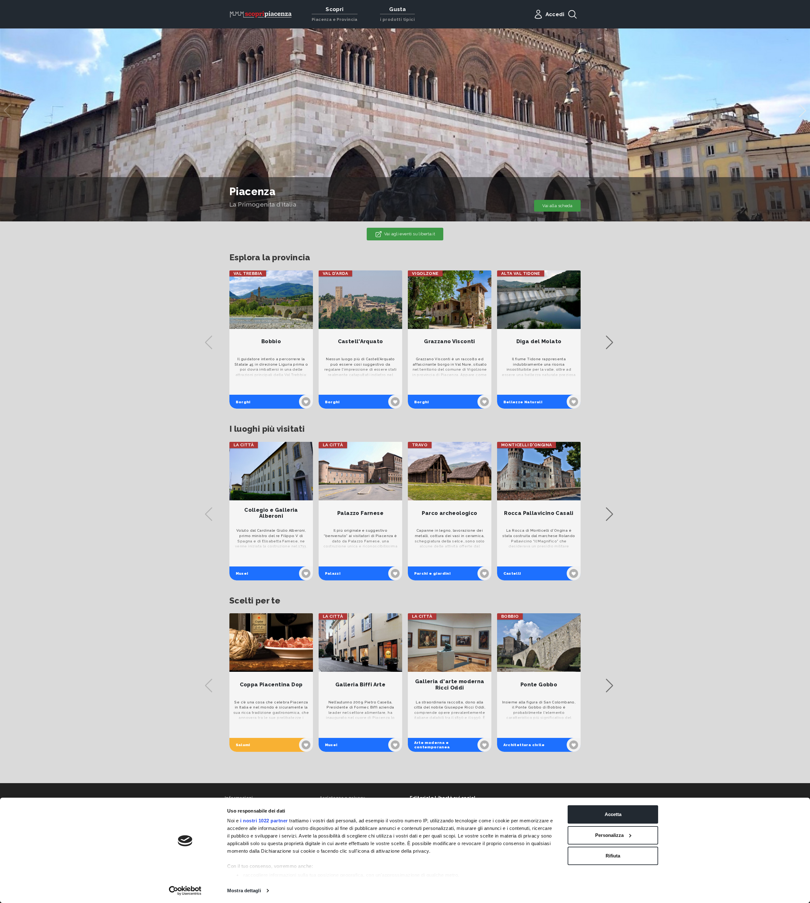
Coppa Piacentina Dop (271, 685)
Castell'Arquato (360, 341)
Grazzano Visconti (449, 341)
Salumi (243, 745)
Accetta (613, 814)
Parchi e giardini (432, 573)
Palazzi (333, 573)
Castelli (512, 573)
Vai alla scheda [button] (557, 205)
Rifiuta (613, 855)
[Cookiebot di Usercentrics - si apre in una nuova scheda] (185, 890)
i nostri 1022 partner (264, 820)
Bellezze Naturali (523, 402)
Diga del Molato (539, 341)
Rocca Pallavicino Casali (538, 513)
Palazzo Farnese (360, 513)
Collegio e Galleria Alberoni (271, 513)
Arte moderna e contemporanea (432, 744)
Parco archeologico (449, 513)
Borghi (243, 402)
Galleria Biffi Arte (360, 685)
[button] (802, 111)
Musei (242, 573)
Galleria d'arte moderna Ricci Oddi (449, 684)
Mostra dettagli (244, 890)
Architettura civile (524, 745)
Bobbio (271, 341)
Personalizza (609, 835)
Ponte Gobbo (538, 685)
